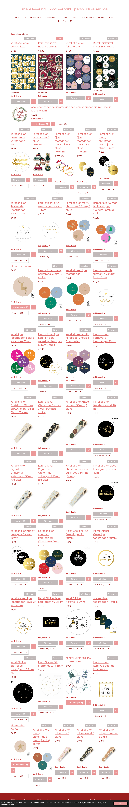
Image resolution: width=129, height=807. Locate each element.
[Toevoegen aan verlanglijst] (33, 101)
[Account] (58, 21)
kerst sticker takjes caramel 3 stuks (108, 733)
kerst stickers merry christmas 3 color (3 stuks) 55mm (41, 736)
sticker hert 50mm (22, 266)
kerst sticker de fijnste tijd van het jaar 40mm (104, 274)
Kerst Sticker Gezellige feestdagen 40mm (105, 534)
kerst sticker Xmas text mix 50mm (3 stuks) (77, 405)
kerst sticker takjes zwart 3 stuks (85, 733)
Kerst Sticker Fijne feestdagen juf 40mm (77, 534)
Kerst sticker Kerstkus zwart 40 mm (104, 405)
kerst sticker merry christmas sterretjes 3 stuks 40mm (106, 141)
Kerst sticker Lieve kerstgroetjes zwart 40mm (105, 469)
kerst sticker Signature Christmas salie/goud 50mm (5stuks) (49, 472)
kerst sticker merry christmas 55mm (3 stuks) (50, 274)
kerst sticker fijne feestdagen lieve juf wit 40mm (23, 602)
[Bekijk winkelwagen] (70, 21)
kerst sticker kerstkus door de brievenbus (103, 666)
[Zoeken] (64, 20)
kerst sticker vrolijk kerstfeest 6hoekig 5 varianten (77, 338)
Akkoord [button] (120, 803)
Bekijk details (16, 96)
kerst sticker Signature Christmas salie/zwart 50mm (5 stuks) (22, 472)
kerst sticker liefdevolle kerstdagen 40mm (104, 338)
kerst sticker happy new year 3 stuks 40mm (23, 534)
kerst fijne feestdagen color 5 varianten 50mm (22, 338)
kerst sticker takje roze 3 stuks (62, 733)
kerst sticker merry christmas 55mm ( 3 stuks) (78, 206)
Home (13, 34)
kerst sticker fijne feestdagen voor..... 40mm (50, 206)
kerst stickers (22, 34)
